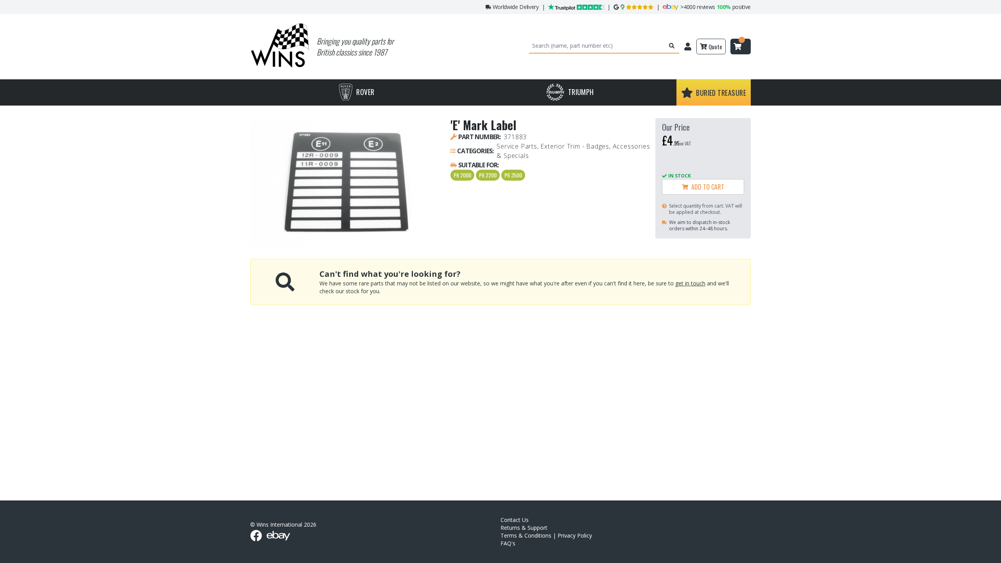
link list (994, 560)
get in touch (690, 283)
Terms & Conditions (525, 535)
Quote (715, 46)
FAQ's (507, 543)
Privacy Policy (575, 535)
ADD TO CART (706, 187)
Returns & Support (523, 527)
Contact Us (514, 520)
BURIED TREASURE (721, 93)
